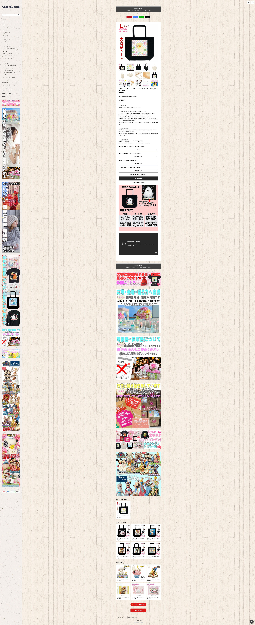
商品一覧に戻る (138, 610)
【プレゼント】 (6, 63)
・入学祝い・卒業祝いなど (9, 72)
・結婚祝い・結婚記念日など (10, 68)
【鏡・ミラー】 (5, 61)
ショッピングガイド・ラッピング (8, 85)
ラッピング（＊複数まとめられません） (128, 160)
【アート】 (5, 51)
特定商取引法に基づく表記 (132, 617)
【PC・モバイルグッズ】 (7, 53)
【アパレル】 (5, 35)
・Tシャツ (6, 37)
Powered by (137, 622)
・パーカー (6, 41)
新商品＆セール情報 (6, 93)
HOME (4, 19)
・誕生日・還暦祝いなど (9, 70)
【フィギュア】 (5, 27)
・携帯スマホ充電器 (8, 56)
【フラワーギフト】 (6, 32)
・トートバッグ (7, 46)
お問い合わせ (5, 82)
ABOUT (4, 22)
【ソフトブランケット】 (7, 58)
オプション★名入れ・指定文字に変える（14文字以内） (132, 146)
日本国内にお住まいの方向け (138, 182)
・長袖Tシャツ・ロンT (8, 39)
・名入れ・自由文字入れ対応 (10, 48)
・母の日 (6, 74)
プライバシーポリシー (121, 617)
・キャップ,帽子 (7, 44)
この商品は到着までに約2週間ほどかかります (130, 167)
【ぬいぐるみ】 (6, 30)
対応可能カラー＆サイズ (7, 91)
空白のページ (5, 96)
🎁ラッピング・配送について (138, 604)
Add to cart (138, 178)
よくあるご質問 (5, 88)
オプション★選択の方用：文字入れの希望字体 (130, 153)
